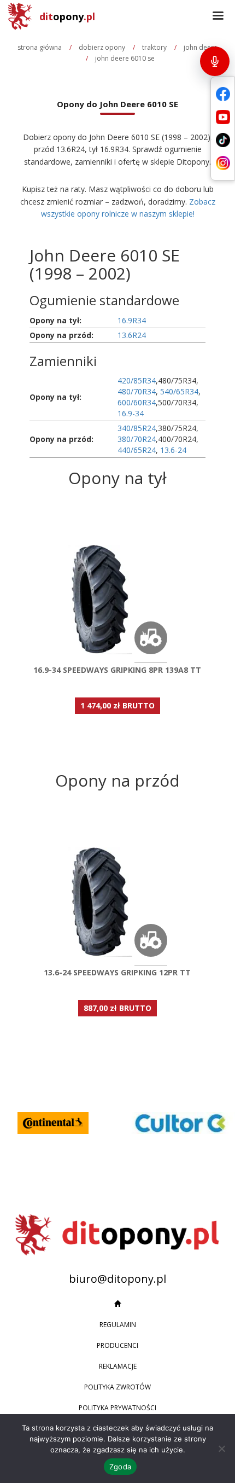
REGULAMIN (117, 1324)
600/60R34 (137, 402)
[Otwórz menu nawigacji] (218, 16)
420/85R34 (137, 380)
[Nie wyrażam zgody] (221, 1448)
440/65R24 (137, 450)
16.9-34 (131, 413)
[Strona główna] (117, 1304)
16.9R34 (132, 320)
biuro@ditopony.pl (117, 1278)
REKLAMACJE (118, 1366)
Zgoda (120, 1466)
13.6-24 (173, 450)
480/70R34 (137, 391)
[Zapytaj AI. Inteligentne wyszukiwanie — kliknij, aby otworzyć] (215, 61)
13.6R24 (132, 335)
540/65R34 (179, 391)
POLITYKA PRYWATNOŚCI (117, 1407)
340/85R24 (137, 428)
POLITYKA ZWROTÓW (117, 1387)
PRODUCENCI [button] (117, 1345)
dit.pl (67, 16)
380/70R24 (137, 439)
